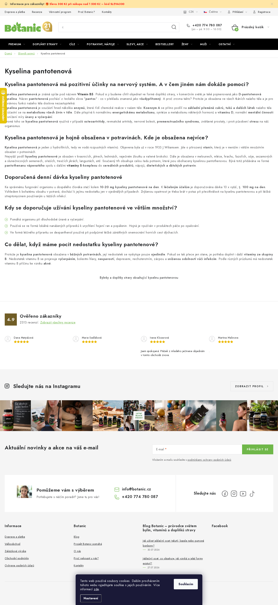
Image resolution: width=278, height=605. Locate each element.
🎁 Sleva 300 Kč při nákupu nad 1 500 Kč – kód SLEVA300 (84, 4)
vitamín (208, 147)
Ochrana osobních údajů (19, 565)
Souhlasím (186, 584)
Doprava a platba (15, 12)
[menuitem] (17, 44)
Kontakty (107, 12)
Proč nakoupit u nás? (86, 558)
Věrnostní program (60, 12)
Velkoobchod (12, 544)
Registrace (264, 12)
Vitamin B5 (85, 94)
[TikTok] (252, 494)
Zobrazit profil (249, 386)
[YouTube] (243, 494)
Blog (76, 537)
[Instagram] (234, 494)
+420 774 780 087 (207, 25)
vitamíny (73, 165)
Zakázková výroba (15, 551)
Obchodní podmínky (17, 558)
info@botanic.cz (136, 489)
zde (96, 589)
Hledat (174, 27)
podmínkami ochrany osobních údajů (209, 460)
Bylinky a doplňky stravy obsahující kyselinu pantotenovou (139, 277)
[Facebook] (225, 494)
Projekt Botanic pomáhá (88, 544)
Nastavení (91, 598)
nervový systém (136, 84)
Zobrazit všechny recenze (57, 322)
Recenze (37, 12)
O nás (77, 551)
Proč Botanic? (86, 12)
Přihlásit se (258, 449)
